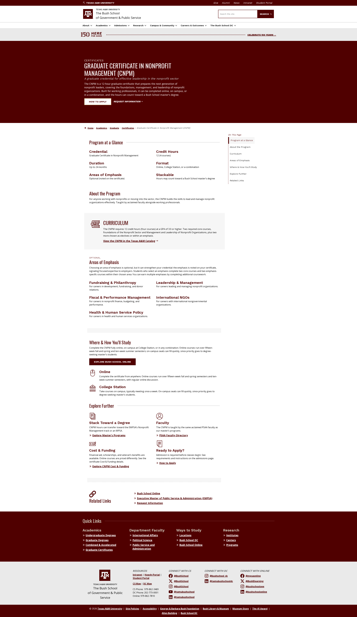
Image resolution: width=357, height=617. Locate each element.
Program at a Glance (242, 140)
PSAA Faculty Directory (173, 435)
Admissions (120, 25)
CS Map (137, 583)
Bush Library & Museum (216, 608)
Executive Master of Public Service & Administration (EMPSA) (174, 498)
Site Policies (132, 608)
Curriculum (236, 153)
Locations (185, 535)
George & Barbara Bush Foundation (179, 608)
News (236, 3)
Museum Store (240, 608)
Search (265, 14)
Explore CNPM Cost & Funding (110, 466)
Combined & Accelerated (101, 545)
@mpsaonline (253, 575)
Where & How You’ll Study (243, 167)
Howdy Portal (152, 574)
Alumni (226, 3)
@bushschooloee (255, 586)
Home (90, 128)
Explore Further (238, 173)
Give (215, 3)
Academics (102, 25)
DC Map (147, 583)
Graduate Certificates (99, 549)
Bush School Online (148, 493)
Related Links (237, 180)
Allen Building (169, 613)
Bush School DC (188, 540)
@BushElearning (255, 581)
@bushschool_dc (219, 575)
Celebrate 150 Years (260, 34)
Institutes (232, 535)
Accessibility (150, 608)
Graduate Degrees (97, 540)
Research (138, 25)
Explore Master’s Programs (108, 435)
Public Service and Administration (143, 546)
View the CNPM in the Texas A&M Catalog (129, 241)
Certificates (128, 128)
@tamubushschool (184, 591)
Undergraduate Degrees (101, 535)
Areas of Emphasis (240, 160)
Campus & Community (162, 25)
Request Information (127, 101)
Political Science (142, 540)
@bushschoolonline (256, 591)
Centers (231, 540)
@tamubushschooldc (221, 581)
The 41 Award (259, 608)
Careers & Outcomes (192, 25)
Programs (232, 545)
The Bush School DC (221, 25)
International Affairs (145, 535)
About (86, 25)
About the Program (240, 147)
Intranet (247, 3)
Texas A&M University (100, 3)
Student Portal (264, 3)
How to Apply (98, 101)
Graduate (114, 128)
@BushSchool (181, 575)
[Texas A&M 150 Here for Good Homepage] (92, 35)
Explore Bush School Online (112, 361)
